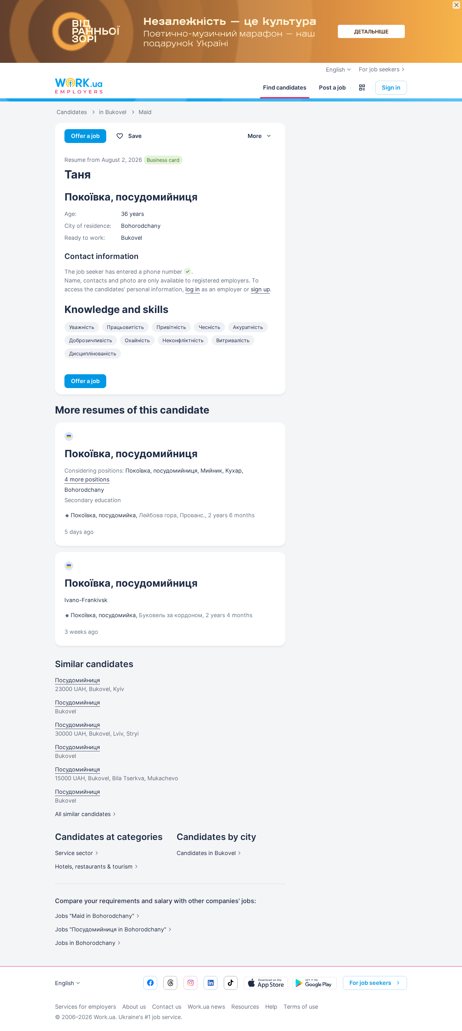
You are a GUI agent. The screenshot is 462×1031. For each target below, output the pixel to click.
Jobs (85, 943)
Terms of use (300, 1006)
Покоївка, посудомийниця (131, 453)
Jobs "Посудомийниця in (110, 929)
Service (74, 853)
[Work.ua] (78, 86)
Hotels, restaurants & (94, 866)
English (64, 983)
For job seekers (379, 69)
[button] (362, 87)
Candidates (206, 853)
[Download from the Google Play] (315, 983)
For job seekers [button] (370, 982)
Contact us (166, 1006)
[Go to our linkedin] (210, 983)
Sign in (391, 87)
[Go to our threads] (170, 983)
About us (134, 1006)
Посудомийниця (77, 680)
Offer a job (85, 136)
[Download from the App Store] (266, 983)
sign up (260, 289)
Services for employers (85, 1006)
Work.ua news (206, 1006)
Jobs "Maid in (94, 916)
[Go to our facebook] (150, 983)
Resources (245, 1006)
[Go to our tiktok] (231, 983)
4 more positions (86, 479)
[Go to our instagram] (190, 983)
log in (192, 289)
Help (271, 1006)
